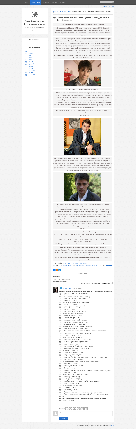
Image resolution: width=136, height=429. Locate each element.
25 (69, 11)
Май (65, 11)
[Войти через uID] (66, 408)
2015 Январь (29, 52)
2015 (61, 11)
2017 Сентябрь (30, 74)
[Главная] (35, 17)
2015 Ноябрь (29, 66)
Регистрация (106, 6)
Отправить (63, 418)
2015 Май (28, 55)
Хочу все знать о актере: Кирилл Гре (86, 265)
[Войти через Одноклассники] (86, 408)
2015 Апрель (29, 54)
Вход (113, 6)
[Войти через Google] (82, 408)
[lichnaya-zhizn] (55, 290)
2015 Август (29, 61)
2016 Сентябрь (30, 70)
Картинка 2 (75, 263)
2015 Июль (28, 59)
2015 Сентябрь (30, 63)
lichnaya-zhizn (67, 265)
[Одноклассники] (57, 270)
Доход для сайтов (27, 42)
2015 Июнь (28, 57)
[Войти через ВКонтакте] (70, 408)
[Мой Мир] (59, 270)
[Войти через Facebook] (74, 408)
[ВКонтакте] (54, 270)
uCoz (112, 425)
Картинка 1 (67, 263)
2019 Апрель (29, 76)
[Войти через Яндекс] (78, 408)
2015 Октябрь (29, 65)
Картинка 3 (83, 263)
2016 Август (29, 68)
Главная (55, 11)
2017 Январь (29, 72)
